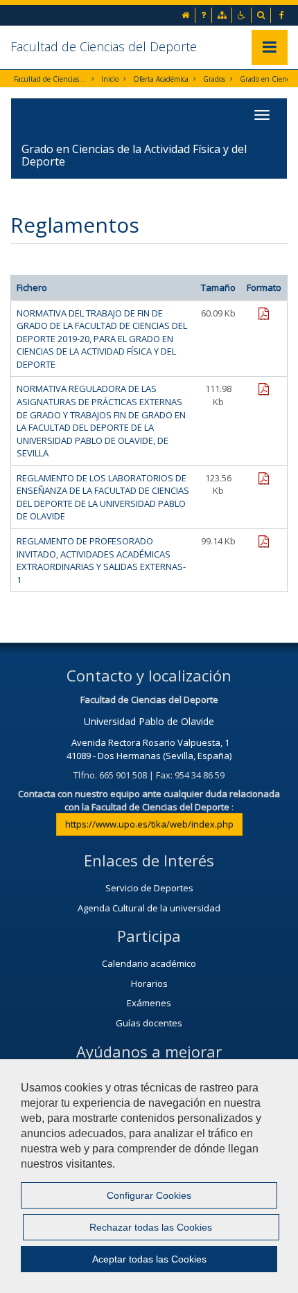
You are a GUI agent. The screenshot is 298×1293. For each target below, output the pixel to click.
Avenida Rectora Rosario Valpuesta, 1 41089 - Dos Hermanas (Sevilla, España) (149, 749)
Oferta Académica (161, 79)
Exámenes (149, 1003)
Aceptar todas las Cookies (149, 1259)
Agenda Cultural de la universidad (149, 908)
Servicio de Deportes (149, 888)
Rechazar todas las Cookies (150, 1227)
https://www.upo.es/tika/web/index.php (149, 824)
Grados (214, 79)
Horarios (149, 983)
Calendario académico (149, 963)
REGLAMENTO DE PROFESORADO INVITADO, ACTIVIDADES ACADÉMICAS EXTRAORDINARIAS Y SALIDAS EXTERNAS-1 (101, 560)
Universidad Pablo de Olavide (149, 721)
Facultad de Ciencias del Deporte (103, 46)
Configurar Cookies (149, 1195)
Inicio (110, 79)
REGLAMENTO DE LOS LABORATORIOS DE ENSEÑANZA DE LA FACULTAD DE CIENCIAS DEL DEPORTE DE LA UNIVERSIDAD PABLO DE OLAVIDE (103, 497)
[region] (149, 1176)
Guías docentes (149, 1023)
